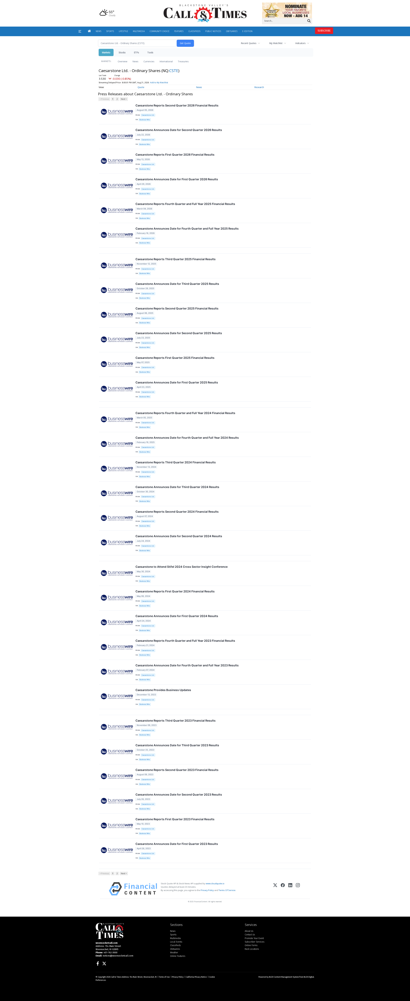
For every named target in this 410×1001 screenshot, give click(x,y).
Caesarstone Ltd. (148, 115)
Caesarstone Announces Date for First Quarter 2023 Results (176, 844)
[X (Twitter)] (275, 889)
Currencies (149, 61)
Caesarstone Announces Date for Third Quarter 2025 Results (177, 283)
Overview (122, 61)
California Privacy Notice (196, 977)
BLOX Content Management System (284, 977)
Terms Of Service (227, 890)
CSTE (173, 70)
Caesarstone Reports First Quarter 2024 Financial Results (175, 591)
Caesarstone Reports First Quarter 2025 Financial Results (174, 357)
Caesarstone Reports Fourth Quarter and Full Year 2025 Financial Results (185, 204)
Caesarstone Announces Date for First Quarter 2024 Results (176, 616)
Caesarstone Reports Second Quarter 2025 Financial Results (176, 308)
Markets (106, 52)
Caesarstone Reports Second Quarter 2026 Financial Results (176, 105)
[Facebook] (282, 889)
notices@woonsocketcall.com (118, 955)
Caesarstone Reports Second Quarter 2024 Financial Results (177, 511)
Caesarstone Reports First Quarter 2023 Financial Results (174, 819)
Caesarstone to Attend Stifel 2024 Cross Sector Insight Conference (181, 566)
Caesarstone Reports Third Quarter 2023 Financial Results (175, 720)
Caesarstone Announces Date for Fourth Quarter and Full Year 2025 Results (187, 228)
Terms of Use (164, 977)
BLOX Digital (309, 977)
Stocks (122, 52)
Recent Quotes (248, 43)
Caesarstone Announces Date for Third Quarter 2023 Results (177, 745)
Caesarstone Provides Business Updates (163, 690)
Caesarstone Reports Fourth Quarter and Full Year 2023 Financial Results (185, 640)
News (135, 61)
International (166, 61)
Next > (124, 99)
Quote (141, 87)
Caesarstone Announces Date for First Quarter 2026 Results (176, 179)
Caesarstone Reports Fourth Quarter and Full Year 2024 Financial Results (185, 413)
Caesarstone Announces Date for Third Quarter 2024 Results (177, 487)
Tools (150, 52)
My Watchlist (276, 43)
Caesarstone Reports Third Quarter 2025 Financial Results (175, 259)
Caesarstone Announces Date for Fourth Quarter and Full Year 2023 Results (187, 665)
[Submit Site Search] (309, 21)
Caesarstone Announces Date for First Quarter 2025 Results (176, 382)
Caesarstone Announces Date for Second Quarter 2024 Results (178, 536)
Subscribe (324, 30)
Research (259, 87)
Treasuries (183, 61)
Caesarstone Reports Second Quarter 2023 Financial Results (176, 770)
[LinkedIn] (290, 889)
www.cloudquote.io (215, 883)
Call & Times (116, 977)
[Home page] (205, 13)
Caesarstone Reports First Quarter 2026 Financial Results (174, 154)
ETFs (136, 52)
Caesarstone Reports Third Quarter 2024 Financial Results (175, 462)
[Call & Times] (130, 931)
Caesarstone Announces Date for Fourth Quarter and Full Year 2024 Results (187, 437)
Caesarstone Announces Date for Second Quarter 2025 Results (178, 333)
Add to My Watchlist (159, 82)
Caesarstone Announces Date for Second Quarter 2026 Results (178, 130)
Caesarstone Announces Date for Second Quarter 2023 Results (178, 794)
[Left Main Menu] (80, 31)
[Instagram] (298, 889)
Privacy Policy (207, 890)
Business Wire (144, 120)
